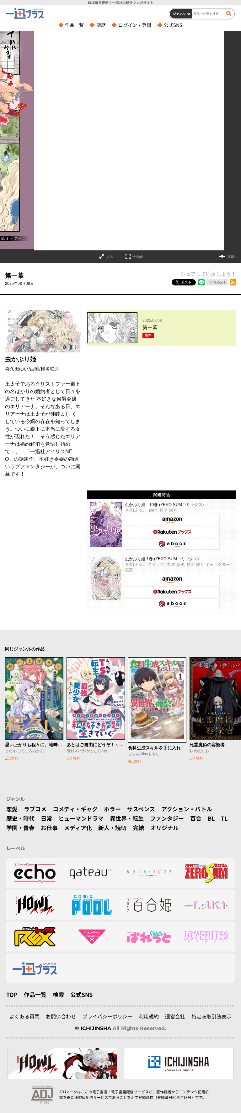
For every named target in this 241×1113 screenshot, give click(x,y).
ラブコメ (35, 809)
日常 (46, 818)
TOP (12, 994)
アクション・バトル (186, 809)
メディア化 (78, 827)
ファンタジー (167, 818)
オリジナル (164, 827)
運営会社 (175, 1016)
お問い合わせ (61, 1016)
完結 (138, 827)
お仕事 (49, 827)
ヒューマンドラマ (81, 818)
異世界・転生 (127, 818)
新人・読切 (112, 827)
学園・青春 (20, 827)
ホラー (112, 809)
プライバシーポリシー (107, 1016)
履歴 (101, 25)
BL (211, 818)
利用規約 (149, 1016)
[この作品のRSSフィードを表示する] (233, 282)
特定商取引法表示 (211, 1016)
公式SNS (173, 25)
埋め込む (220, 282)
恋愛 (12, 809)
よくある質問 (24, 1016)
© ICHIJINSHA (93, 1028)
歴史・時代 (20, 818)
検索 (58, 994)
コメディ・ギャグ (75, 809)
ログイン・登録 (134, 25)
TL (224, 818)
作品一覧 (74, 25)
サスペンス (141, 809)
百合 (195, 818)
